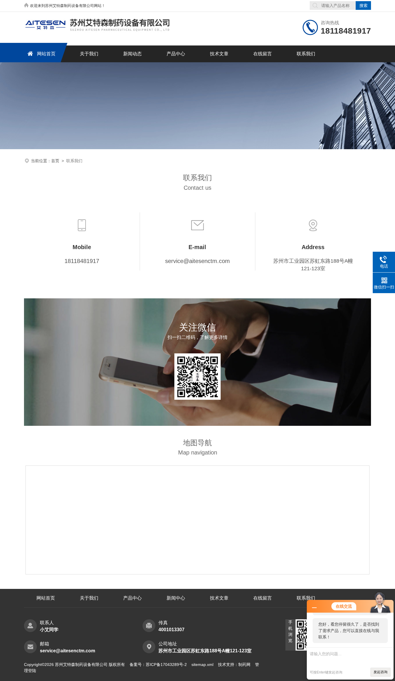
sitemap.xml (202, 664)
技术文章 (219, 53)
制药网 (244, 664)
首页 (55, 160)
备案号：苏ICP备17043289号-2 (158, 664)
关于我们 (89, 53)
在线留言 (262, 53)
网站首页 (46, 53)
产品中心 (176, 53)
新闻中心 (176, 598)
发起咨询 (380, 672)
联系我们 (306, 53)
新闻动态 (132, 53)
